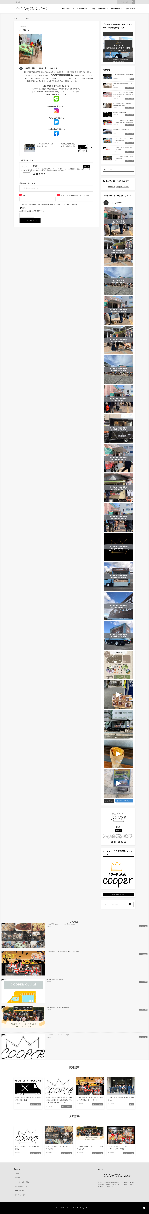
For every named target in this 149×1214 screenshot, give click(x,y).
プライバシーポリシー (21, 1195)
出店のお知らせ (103, 9)
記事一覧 (86, 166)
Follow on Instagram (125, 801)
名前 (24, 195)
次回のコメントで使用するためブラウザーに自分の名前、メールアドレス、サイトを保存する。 (50, 204)
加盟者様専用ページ (117, 9)
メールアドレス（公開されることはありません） (75, 195)
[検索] (130, 904)
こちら (44, 81)
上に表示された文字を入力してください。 (31, 211)
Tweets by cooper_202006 (118, 187)
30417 (28, 18)
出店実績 (92, 9)
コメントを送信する (30, 220)
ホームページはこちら (118, 894)
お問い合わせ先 (130, 9)
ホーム (15, 18)
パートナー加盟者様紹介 (80, 9)
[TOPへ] (144, 1208)
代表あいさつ (66, 9)
